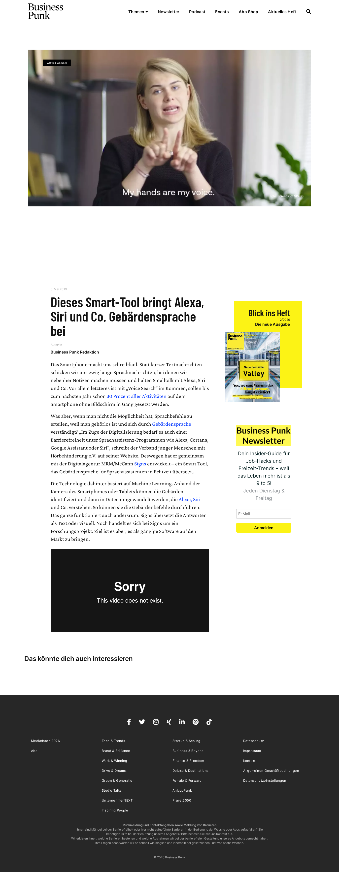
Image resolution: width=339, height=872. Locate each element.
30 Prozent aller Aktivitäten (136, 396)
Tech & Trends (113, 741)
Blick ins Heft (269, 312)
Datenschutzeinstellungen (264, 780)
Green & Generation (118, 780)
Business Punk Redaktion (75, 352)
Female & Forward (187, 780)
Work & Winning (57, 63)
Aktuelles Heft (282, 11)
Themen (136, 11)
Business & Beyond (188, 751)
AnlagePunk (182, 790)
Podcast (197, 11)
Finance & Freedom (188, 761)
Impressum (252, 751)
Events (222, 11)
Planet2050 (181, 800)
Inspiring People (115, 810)
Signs (140, 463)
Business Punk (46, 11)
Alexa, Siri (190, 499)
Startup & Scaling (186, 741)
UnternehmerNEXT (117, 800)
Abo (34, 751)
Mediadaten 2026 (45, 741)
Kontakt (249, 761)
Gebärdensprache (171, 424)
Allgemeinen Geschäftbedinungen (271, 771)
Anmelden (263, 527)
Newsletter (168, 11)
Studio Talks (112, 790)
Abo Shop (248, 11)
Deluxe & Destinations (190, 771)
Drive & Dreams (114, 771)
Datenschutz (253, 741)
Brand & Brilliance (116, 751)
